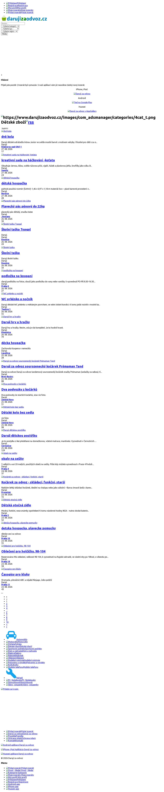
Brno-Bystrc (7, 376)
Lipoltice (5, 353)
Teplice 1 (6, 309)
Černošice (6, 446)
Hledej (4, 34)
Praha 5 (5, 515)
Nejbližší (5, 128)
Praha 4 (5, 469)
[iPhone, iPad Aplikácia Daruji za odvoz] (20, 749)
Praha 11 (5, 584)
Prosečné (6, 492)
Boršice (5, 193)
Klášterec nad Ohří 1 (11, 147)
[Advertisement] (82, 54)
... (6, 610)
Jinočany (5, 216)
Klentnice (6, 332)
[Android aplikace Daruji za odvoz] (17, 745)
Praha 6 (5, 286)
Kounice (5, 239)
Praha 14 (5, 561)
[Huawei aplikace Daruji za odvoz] (17, 754)
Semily (4, 170)
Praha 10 (5, 538)
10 (7, 622)
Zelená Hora (7, 399)
